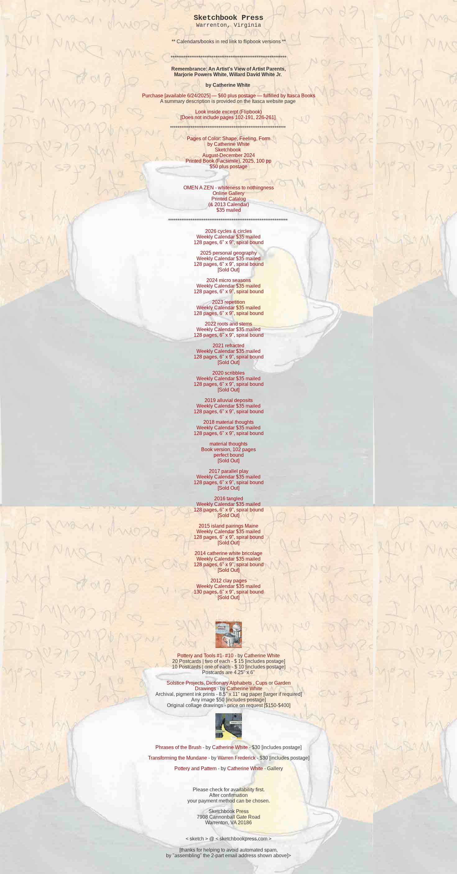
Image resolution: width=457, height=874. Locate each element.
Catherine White (262, 655)
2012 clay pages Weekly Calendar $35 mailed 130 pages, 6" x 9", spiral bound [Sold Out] (229, 589)
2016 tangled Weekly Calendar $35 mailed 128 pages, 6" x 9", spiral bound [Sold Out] (229, 507)
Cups (261, 683)
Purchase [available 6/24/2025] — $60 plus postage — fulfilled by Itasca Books (228, 95)
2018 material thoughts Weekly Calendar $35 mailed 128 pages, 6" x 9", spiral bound (229, 427)
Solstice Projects (185, 683)
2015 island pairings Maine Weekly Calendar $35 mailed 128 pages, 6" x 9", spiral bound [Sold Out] (229, 534)
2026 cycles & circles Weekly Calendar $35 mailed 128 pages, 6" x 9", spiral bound (229, 237)
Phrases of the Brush (178, 747)
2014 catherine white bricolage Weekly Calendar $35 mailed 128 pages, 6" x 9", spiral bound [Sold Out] (229, 562)
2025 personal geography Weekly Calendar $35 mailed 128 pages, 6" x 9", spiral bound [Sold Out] (229, 261)
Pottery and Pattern (195, 768)
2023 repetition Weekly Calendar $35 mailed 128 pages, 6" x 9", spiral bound (229, 307)
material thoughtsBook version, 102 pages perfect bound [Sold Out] (228, 452)
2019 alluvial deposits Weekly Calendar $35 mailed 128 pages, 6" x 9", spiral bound (229, 406)
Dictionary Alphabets (229, 683)
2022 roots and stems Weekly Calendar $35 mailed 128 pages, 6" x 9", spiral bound (229, 329)
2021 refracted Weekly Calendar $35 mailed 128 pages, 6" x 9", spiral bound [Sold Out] (229, 354)
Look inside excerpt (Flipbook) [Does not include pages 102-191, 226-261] (228, 114)
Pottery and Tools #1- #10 (205, 655)
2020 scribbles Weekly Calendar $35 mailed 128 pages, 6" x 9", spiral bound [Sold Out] (229, 381)
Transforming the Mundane (177, 758)
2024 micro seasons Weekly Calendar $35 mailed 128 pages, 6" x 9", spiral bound (229, 286)
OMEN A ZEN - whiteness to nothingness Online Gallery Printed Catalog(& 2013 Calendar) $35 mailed (228, 199)
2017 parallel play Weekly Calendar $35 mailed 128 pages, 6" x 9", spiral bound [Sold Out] (229, 480)
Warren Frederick (237, 758)
